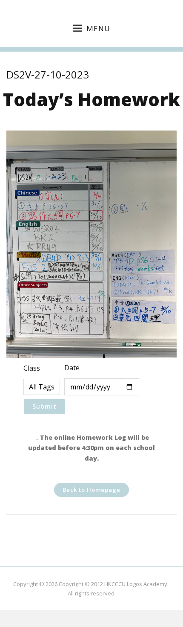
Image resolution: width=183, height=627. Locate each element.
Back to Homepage (91, 489)
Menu (98, 28)
